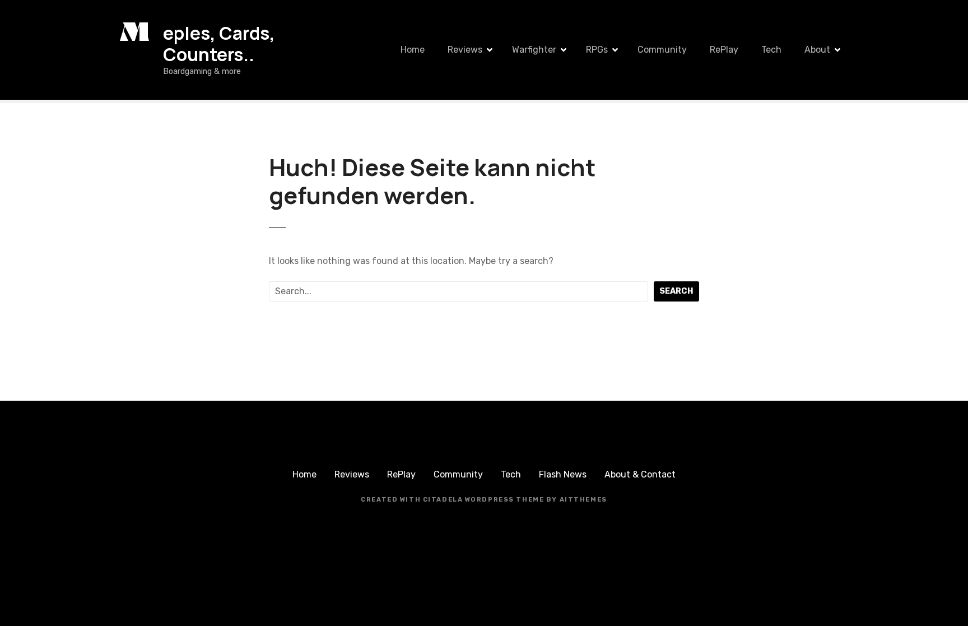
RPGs (597, 49)
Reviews (465, 49)
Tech (771, 49)
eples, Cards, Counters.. (219, 44)
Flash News (563, 474)
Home (413, 49)
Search (676, 291)
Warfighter (534, 49)
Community (662, 49)
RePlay (724, 49)
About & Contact (640, 474)
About (817, 49)
